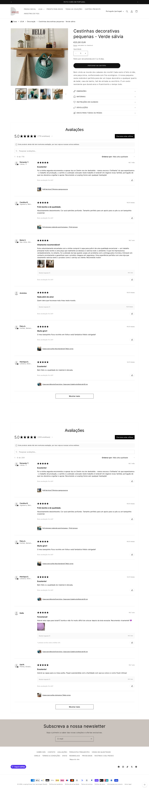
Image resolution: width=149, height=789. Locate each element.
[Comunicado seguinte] (138, 2)
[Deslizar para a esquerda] (13, 94)
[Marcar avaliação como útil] (132, 180)
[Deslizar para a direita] (66, 94)
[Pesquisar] (127, 11)
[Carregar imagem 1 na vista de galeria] (21, 94)
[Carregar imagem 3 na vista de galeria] (45, 94)
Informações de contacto (115, 784)
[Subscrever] (91, 738)
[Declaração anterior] (11, 2)
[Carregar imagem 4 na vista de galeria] (57, 94)
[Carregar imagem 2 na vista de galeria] (33, 94)
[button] (41, 9)
